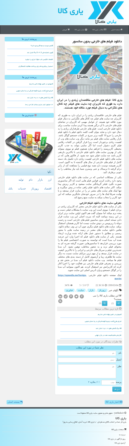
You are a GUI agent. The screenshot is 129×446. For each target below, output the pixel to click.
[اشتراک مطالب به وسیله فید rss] (60, 301)
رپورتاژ (102, 290)
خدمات (22, 188)
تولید (21, 179)
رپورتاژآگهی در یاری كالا (116, 439)
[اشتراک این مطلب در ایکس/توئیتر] (76, 296)
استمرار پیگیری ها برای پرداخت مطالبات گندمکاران (35, 66)
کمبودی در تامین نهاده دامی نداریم (109, 314)
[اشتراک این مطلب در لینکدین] (60, 296)
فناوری (69, 290)
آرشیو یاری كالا (120, 443)
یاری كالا (70, 11)
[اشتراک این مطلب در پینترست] (71, 296)
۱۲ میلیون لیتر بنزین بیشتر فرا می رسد (39, 104)
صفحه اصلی (115, 29)
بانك (10, 188)
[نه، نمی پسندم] (104, 303)
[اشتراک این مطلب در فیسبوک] (81, 296)
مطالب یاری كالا (98, 29)
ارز (49, 179)
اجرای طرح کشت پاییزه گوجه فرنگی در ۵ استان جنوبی (103, 321)
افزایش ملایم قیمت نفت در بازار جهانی (108, 335)
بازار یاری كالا (80, 29)
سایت (81, 290)
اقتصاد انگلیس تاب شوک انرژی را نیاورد (39, 59)
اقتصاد (47, 188)
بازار (91, 290)
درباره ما (122, 434)
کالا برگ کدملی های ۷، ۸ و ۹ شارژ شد (108, 328)
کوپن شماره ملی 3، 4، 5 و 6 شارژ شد (40, 52)
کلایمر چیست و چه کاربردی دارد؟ (42, 45)
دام (30, 179)
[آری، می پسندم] (118, 303)
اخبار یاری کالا (112, 402)
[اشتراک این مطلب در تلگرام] (65, 296)
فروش (65, 29)
